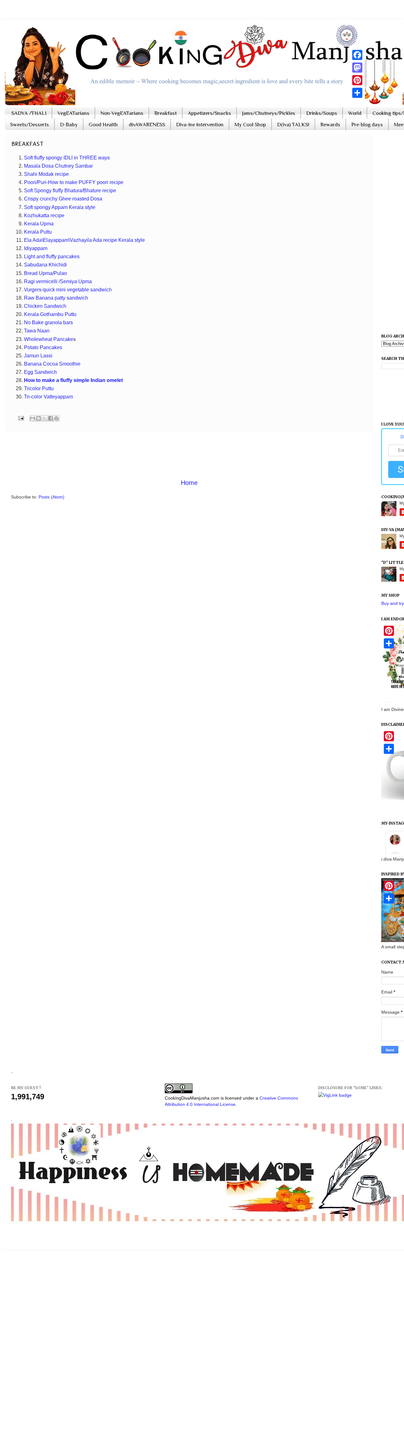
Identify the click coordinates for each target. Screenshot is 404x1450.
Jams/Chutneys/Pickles (268, 113)
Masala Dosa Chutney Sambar (58, 166)
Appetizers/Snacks (209, 113)
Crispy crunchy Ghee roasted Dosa (63, 198)
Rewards (330, 125)
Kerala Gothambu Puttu (50, 314)
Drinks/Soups (321, 113)
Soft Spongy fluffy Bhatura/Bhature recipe (70, 190)
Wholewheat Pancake (48, 339)
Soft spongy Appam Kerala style (59, 207)
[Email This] (32, 418)
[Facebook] (357, 55)
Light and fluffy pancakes (52, 256)
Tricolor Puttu (39, 388)
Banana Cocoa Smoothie (52, 364)
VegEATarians (73, 113)
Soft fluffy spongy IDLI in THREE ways (67, 157)
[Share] (357, 93)
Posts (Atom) (51, 496)
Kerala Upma (39, 223)
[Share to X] (44, 418)
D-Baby (69, 125)
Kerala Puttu (38, 232)
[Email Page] (20, 417)
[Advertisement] (189, 455)
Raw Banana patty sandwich (56, 298)
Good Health (103, 125)
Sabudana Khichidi (45, 264)
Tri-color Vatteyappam (48, 396)
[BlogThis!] (38, 418)
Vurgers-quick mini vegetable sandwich (68, 289)
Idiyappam (35, 248)
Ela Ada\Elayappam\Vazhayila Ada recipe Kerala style (84, 240)
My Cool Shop (250, 125)
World (354, 113)
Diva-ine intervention (199, 125)
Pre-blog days (367, 125)
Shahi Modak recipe (46, 174)
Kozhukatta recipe (44, 215)
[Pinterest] (357, 80)
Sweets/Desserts (29, 125)
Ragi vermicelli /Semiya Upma (58, 281)
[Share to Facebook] (50, 418)
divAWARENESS (147, 125)
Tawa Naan (37, 330)
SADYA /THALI (28, 113)
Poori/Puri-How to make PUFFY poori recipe (73, 182)
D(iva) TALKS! (293, 125)
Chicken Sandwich (45, 306)
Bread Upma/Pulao (45, 273)
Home (189, 482)
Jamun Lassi (38, 355)
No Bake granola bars (48, 322)
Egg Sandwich (40, 372)
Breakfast (165, 113)
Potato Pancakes (43, 347)
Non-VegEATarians (121, 113)
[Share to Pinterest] (56, 418)
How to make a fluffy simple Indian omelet (73, 380)
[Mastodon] (357, 67)
